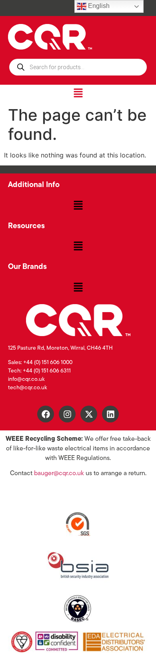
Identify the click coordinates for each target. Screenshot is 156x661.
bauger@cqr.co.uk (59, 473)
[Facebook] (45, 414)
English (98, 5)
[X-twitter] (88, 414)
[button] (78, 93)
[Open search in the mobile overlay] (78, 67)
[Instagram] (67, 414)
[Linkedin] (110, 414)
